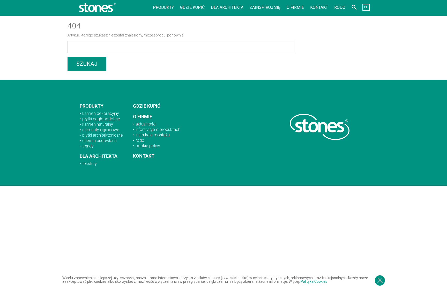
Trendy (88, 146)
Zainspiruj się (265, 7)
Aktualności (146, 124)
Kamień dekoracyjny (100, 113)
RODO (339, 7)
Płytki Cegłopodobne (101, 118)
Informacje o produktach (158, 129)
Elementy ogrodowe (100, 129)
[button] (354, 8)
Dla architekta (227, 7)
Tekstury (89, 163)
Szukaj (87, 64)
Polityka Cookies (314, 281)
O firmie (295, 7)
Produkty (163, 7)
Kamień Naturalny (97, 124)
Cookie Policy (148, 145)
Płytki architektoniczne (102, 135)
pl (366, 7)
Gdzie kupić (192, 7)
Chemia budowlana (99, 140)
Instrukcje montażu (153, 134)
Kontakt (319, 7)
